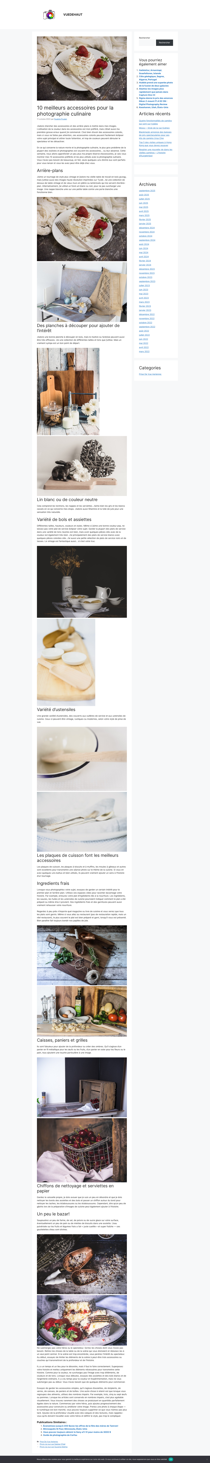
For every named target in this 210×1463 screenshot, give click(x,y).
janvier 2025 (145, 223)
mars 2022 (144, 351)
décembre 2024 (147, 228)
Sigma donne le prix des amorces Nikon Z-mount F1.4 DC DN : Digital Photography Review (156, 101)
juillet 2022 (144, 335)
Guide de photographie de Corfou (60, 1435)
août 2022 (144, 331)
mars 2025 (144, 215)
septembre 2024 (147, 240)
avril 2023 (144, 298)
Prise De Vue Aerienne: (49, 1442)
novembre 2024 (147, 232)
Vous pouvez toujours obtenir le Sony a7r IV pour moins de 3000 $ (77, 1432)
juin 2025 (143, 203)
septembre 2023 (147, 281)
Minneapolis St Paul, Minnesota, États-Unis (65, 1429)
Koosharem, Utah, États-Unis (153, 107)
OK (171, 1459)
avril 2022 (144, 347)
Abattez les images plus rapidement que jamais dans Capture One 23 (153, 92)
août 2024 (144, 244)
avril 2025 (144, 211)
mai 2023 (143, 294)
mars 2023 (144, 302)
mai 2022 (143, 343)
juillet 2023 (144, 285)
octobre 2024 (145, 236)
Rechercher (144, 38)
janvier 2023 (145, 310)
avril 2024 (144, 256)
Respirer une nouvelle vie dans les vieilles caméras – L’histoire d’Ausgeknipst (155, 152)
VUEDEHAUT (73, 14)
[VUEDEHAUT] (49, 14)
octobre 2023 (145, 277)
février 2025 (145, 219)
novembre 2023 (147, 273)
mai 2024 (143, 252)
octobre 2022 (145, 322)
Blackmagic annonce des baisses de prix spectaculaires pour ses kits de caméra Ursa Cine (155, 135)
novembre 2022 (146, 318)
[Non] (207, 1459)
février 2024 (145, 261)
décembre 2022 (147, 314)
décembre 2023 (147, 269)
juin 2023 (143, 289)
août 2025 (144, 195)
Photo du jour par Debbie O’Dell (52, 1444)
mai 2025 (143, 207)
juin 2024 (143, 248)
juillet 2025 (144, 199)
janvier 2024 (145, 265)
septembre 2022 (147, 327)
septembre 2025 (147, 190)
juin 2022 (143, 339)
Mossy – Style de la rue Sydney (154, 128)
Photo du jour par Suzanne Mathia (53, 1447)
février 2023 (145, 306)
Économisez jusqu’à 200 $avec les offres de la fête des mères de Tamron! (80, 1426)
